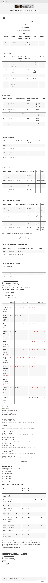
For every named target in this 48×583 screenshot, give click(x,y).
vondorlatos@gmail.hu (25, 30)
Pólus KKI (13, 75)
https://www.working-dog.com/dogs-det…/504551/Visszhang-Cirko (18, 435)
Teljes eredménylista (9, 558)
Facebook (17, 180)
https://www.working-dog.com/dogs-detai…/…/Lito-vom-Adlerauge (18, 458)
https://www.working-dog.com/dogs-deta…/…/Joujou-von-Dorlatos (18, 453)
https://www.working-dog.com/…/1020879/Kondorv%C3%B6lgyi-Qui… (19, 447)
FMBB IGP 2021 (24, 237)
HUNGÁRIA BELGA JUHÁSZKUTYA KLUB (24, 11)
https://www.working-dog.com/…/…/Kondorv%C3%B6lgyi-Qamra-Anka (19, 441)
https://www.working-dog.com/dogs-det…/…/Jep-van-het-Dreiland (18, 428)
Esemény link (21, 114)
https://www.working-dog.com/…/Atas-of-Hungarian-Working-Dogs (18, 422)
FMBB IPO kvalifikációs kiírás (11, 283)
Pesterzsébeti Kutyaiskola (13, 64)
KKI (15, 251)
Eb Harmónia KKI (13, 70)
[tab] (4, 1)
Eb (8, 251)
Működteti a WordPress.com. (10, 578)
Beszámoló (24, 461)
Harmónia (11, 251)
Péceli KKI (13, 43)
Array (23, 578)
